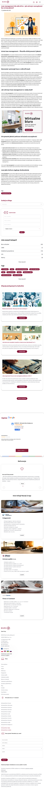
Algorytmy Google (28, 272)
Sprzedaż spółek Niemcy (6, 683)
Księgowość (3, 672)
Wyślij (21, 232)
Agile (3, 272)
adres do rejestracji (34, 269)
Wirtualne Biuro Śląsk (5, 727)
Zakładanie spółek (5, 677)
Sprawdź (22, 535)
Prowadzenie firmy (6, 193)
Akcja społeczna (11, 272)
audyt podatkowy (17, 275)
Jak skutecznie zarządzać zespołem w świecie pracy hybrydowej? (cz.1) (18, 342)
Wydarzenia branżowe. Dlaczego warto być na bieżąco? (14, 308)
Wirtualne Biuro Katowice (6, 707)
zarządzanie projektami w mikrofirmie (15, 78)
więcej (9, 481)
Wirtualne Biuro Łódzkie (6, 730)
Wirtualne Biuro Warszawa (6, 705)
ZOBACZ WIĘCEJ (21, 450)
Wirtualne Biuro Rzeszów (6, 720)
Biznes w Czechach (5, 679)
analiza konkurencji (6, 275)
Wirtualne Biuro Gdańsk (6, 716)
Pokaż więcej (21, 261)
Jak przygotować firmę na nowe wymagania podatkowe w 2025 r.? (17, 375)
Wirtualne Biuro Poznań (6, 703)
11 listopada (5, 269)
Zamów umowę (4, 690)
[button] (4, 487)
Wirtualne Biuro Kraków (6, 711)
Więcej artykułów (22, 398)
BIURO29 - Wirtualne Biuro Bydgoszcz (24, 423)
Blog (2, 685)
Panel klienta (3, 692)
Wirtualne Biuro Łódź (5, 713)
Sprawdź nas (6, 648)
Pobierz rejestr (4, 771)
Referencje (3, 670)
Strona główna (4, 664)
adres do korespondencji (21, 269)
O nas (2, 666)
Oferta (2, 668)
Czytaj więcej (22, 317)
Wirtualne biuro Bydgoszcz (6, 724)
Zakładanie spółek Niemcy (6, 681)
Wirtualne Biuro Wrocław (6, 709)
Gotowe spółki (4, 675)
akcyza (19, 272)
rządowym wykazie (29, 768)
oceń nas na (16, 429)
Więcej (22, 483)
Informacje (3, 770)
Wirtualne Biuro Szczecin (6, 718)
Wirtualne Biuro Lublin (5, 722)
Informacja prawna (5, 694)
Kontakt (2, 687)
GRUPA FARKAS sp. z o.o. (6, 637)
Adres (12, 269)
